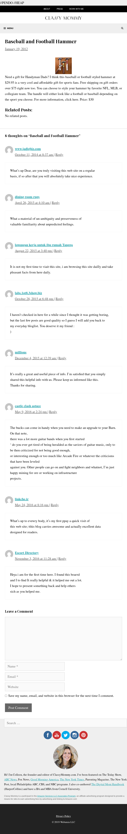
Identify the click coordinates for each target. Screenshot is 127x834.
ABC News (10, 779)
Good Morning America (45, 779)
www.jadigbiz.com (28, 148)
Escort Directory (27, 552)
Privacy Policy (63, 816)
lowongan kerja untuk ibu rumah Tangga (44, 244)
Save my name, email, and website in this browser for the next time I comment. (61, 695)
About (46, 9)
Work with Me (76, 9)
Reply (59, 154)
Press (60, 9)
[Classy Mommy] (63, 17)
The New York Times (72, 779)
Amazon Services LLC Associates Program (56, 796)
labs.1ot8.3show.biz (28, 292)
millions (20, 352)
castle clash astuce (28, 405)
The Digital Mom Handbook (107, 784)
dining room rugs (27, 196)
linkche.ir (22, 499)
